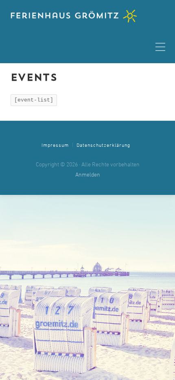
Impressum (55, 145)
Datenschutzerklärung (103, 145)
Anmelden (87, 175)
